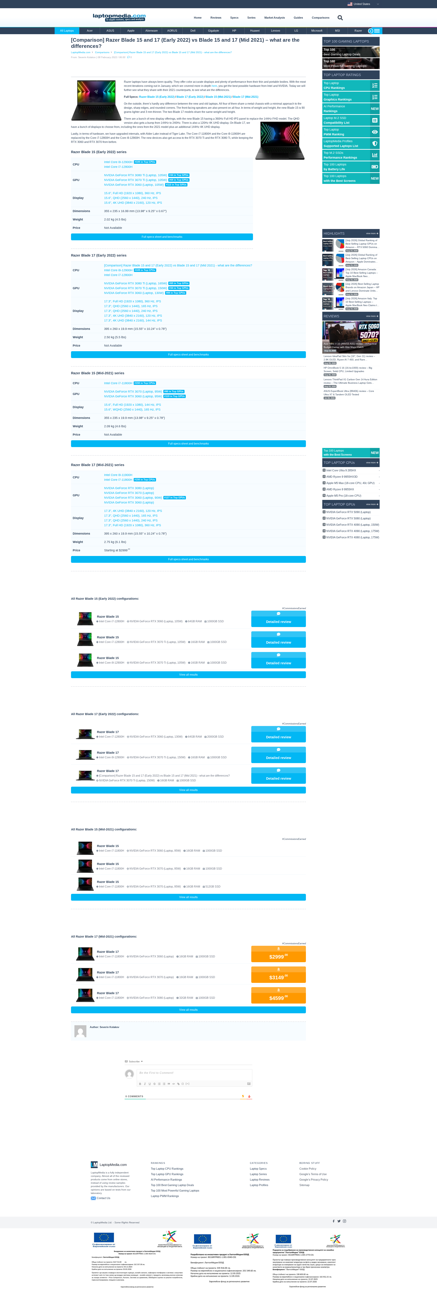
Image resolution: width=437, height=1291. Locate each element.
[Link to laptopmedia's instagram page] (344, 1222)
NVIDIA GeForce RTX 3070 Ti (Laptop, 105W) (146, 180)
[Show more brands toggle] (376, 30)
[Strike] (154, 1084)
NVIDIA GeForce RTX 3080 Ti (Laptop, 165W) (146, 283)
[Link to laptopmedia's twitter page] (339, 1222)
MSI (337, 30)
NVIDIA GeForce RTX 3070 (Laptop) (129, 493)
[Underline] (149, 1084)
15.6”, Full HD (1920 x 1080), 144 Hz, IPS (132, 404)
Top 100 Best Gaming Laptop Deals (172, 1185)
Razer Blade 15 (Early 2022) (156, 96)
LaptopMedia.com (80, 52)
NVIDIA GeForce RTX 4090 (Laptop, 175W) (352, 531)
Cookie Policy (307, 1168)
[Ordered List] (159, 1084)
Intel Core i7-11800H (129, 383)
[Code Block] (173, 1084)
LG (296, 30)
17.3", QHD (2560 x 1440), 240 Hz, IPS (131, 311)
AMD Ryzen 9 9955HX (353, 489)
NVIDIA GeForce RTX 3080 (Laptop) (129, 488)
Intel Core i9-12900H (129, 162)
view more (371, 233)
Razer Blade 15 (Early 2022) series (98, 152)
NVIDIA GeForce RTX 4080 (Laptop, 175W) (352, 537)
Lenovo (275, 30)
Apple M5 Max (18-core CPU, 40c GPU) (353, 483)
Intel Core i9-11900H (118, 475)
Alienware (151, 30)
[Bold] (140, 1084)
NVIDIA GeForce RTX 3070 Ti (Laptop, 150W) (146, 288)
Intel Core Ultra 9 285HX (353, 470)
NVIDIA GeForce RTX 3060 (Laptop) (129, 502)
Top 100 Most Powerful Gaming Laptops (175, 1190)
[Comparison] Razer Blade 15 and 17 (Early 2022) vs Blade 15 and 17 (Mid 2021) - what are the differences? (173, 52)
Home (198, 17)
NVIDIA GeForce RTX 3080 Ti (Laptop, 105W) (146, 175)
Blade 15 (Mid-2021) (218, 96)
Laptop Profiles (259, 1185)
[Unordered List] (164, 1084)
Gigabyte (213, 30)
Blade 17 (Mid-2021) (245, 96)
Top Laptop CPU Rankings (167, 1168)
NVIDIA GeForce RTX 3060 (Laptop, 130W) (144, 293)
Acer (90, 30)
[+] (187, 1083)
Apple (131, 30)
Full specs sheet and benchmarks (162, 236)
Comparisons (320, 17)
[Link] (178, 1084)
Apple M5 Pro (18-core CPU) (353, 495)
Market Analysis (274, 17)
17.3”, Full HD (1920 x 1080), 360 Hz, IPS (132, 301)
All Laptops (67, 30)
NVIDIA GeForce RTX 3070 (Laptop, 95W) (144, 391)
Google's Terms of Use (313, 1174)
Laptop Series (258, 1174)
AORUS (172, 30)
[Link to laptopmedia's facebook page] (333, 1222)
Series (251, 17)
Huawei (255, 30)
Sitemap (304, 1185)
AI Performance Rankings (166, 1179)
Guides (298, 17)
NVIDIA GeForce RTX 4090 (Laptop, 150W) (352, 524)
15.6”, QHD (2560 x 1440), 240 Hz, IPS (131, 198)
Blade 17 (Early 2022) (190, 96)
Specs (234, 17)
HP (234, 30)
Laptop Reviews (260, 1179)
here (214, 85)
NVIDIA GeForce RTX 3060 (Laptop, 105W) (145, 184)
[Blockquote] (168, 1084)
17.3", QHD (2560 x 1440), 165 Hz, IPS (131, 306)
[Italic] (145, 1084)
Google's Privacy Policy (313, 1179)
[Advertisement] (188, 68)
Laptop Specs (258, 1168)
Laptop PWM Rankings (165, 1196)
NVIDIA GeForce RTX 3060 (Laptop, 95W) (144, 396)
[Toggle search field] (340, 18)
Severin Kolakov (87, 57)
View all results (188, 674)
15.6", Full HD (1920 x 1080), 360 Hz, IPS (132, 193)
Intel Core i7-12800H (118, 167)
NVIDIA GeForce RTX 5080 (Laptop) (348, 518)
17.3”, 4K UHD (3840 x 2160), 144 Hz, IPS (133, 320)
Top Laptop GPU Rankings (167, 1174)
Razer (358, 30)
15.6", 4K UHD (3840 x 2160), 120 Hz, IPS (133, 202)
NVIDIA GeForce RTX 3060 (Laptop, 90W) (144, 497)
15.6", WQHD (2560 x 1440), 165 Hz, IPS (132, 409)
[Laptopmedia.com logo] (120, 18)
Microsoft (316, 30)
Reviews (215, 17)
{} (183, 1083)
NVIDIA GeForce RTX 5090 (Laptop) (348, 512)
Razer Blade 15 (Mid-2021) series (97, 373)
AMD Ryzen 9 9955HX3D (353, 476)
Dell (193, 30)
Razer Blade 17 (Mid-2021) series (97, 465)
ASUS (110, 30)
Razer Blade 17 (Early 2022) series (98, 255)
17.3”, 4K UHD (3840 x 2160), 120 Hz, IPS (133, 315)
